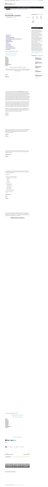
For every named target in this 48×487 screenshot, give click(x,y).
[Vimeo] (41, 0)
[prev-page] (5, 468)
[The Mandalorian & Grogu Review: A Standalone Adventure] (26, 463)
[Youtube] (42, 0)
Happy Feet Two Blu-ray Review (9, 454)
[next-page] (6, 468)
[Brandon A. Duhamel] (5, 17)
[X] (40, 0)
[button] (42, 7)
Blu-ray (7, 12)
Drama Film (9, 464)
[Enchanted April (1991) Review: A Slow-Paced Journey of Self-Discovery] (9, 463)
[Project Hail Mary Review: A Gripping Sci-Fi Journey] (33, 75)
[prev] (40, 9)
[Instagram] (39, 0)
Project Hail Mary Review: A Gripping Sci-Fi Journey (38, 75)
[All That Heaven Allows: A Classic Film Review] (33, 71)
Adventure (10, 12)
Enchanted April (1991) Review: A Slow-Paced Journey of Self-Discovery (9, 466)
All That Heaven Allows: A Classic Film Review (38, 71)
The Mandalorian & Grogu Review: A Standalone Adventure (26, 466)
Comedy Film (17, 464)
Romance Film (36, 70)
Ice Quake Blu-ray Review (26, 454)
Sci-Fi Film (26, 464)
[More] (23, 20)
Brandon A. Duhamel (9, 17)
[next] (41, 9)
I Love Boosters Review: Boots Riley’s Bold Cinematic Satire (17, 466)
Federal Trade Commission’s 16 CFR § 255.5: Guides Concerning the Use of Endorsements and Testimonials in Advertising (37, 52)
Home (5, 12)
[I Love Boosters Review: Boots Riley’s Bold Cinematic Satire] (17, 463)
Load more (37, 78)
